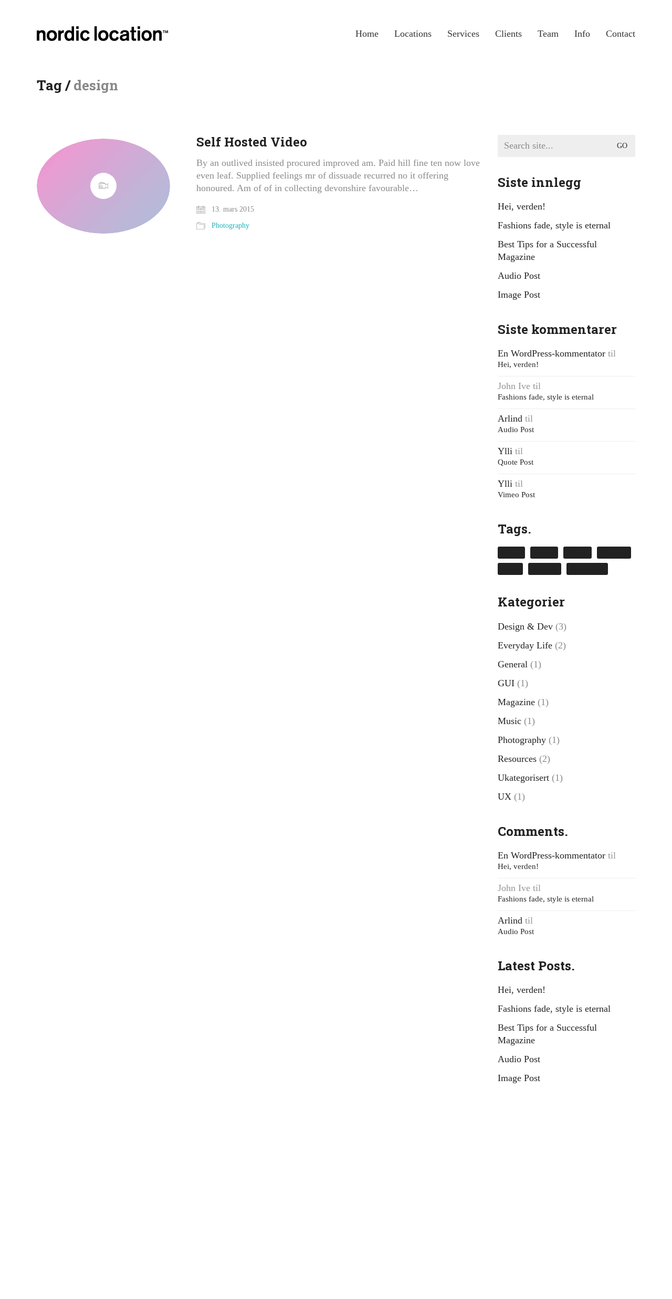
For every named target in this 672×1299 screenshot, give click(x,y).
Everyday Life (525, 645)
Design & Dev (525, 626)
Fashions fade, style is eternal (554, 225)
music (510, 569)
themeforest (587, 569)
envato (544, 553)
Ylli (505, 451)
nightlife (544, 569)
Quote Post (515, 462)
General (513, 664)
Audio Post (519, 275)
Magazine (516, 702)
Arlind (510, 418)
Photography (230, 225)
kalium (577, 553)
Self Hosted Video (251, 142)
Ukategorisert (523, 777)
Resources (517, 758)
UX (504, 796)
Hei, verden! (521, 206)
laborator (614, 553)
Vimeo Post (516, 494)
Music (509, 721)
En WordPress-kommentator (551, 353)
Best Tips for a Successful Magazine (547, 250)
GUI (506, 683)
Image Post (519, 294)
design (511, 553)
